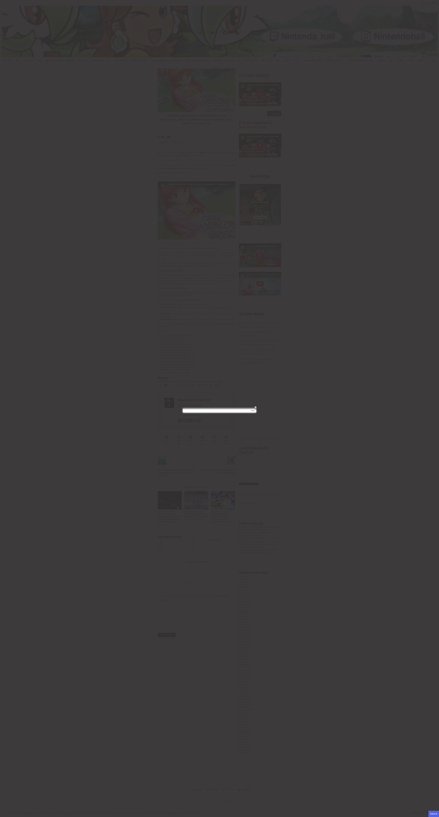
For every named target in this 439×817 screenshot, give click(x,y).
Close (253, 410)
